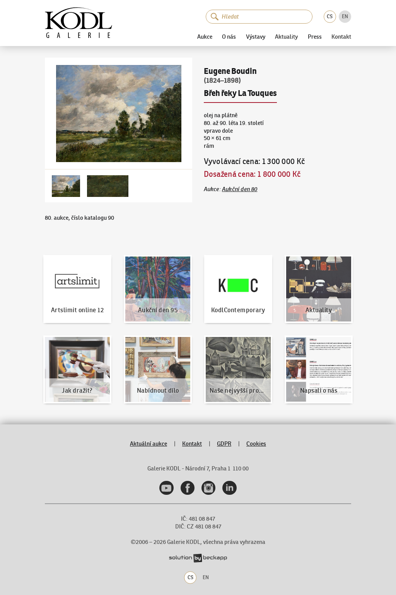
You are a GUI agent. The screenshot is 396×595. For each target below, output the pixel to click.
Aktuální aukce (148, 443)
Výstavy (255, 36)
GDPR (224, 443)
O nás (229, 36)
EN (345, 16)
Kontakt (341, 37)
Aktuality (286, 37)
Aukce (204, 36)
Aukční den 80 (240, 189)
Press (315, 36)
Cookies (256, 443)
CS (330, 16)
